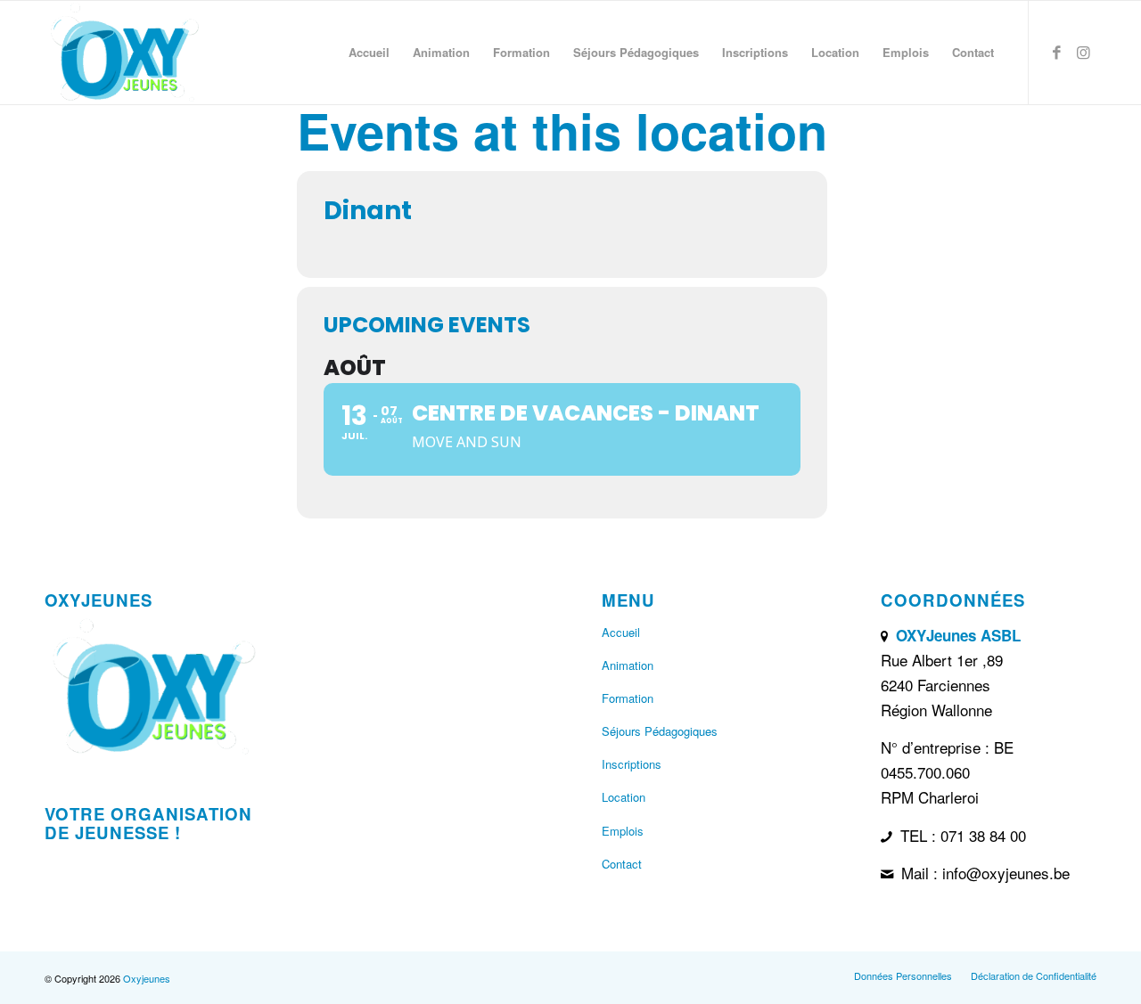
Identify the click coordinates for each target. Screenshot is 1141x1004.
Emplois (623, 830)
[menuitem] (369, 52)
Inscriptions (631, 763)
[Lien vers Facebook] (1056, 51)
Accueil (621, 632)
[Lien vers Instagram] (1083, 51)
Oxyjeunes (146, 978)
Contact (622, 863)
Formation (627, 698)
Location (623, 796)
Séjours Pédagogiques (660, 730)
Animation (627, 665)
